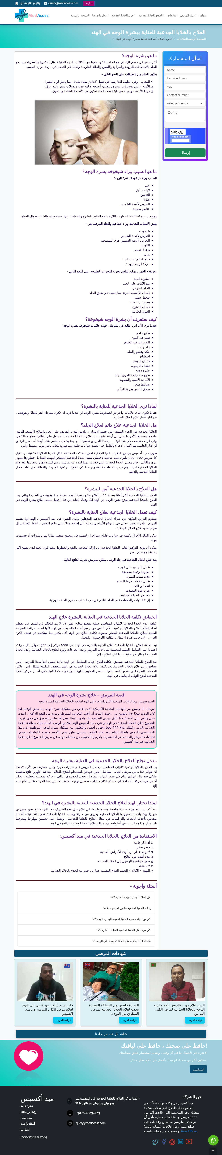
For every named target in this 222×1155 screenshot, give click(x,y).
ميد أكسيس (37, 1098)
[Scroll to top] (213, 1151)
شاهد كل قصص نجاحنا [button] (111, 1034)
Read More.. (189, 1131)
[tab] (86, 897)
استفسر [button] (198, 1069)
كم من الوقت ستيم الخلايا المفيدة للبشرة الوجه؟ (123, 919)
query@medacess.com (91, 1123)
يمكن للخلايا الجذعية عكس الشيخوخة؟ (129, 908)
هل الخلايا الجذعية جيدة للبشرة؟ (132, 897)
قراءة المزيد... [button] (63, 1020)
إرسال (185, 153)
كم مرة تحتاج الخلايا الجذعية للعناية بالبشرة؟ (125, 930)
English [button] (89, 3)
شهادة (202, 15)
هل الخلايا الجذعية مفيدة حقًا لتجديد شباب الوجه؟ (123, 941)
